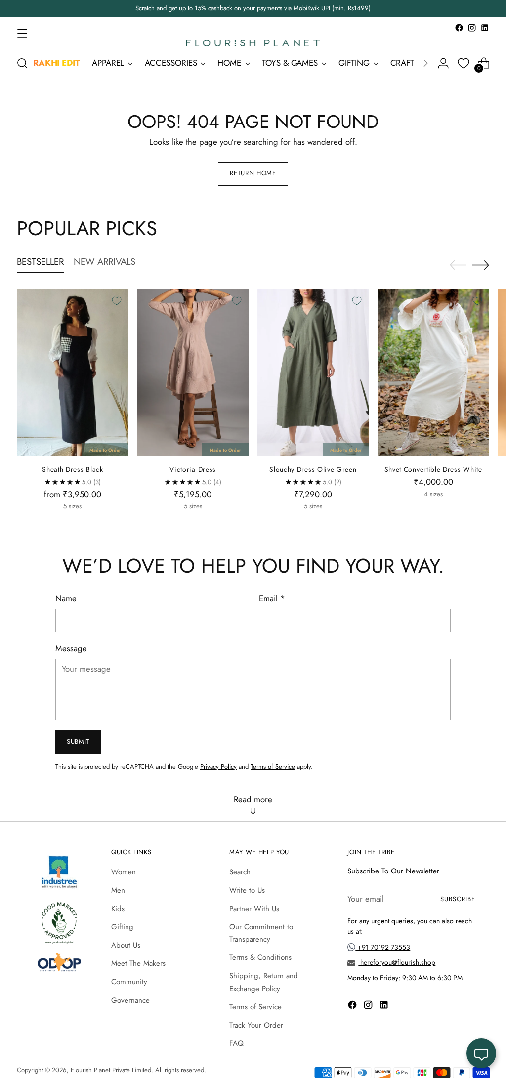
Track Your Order (256, 1025)
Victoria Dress (192, 469)
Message (71, 648)
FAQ (236, 1043)
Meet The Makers (138, 963)
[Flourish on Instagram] (471, 27)
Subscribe (457, 899)
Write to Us (247, 890)
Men (118, 890)
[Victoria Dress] (193, 372)
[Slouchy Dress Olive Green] (313, 372)
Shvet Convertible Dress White (433, 469)
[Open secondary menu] (22, 33)
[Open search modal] (22, 63)
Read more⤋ (253, 805)
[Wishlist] (463, 63)
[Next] (425, 63)
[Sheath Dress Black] (72, 372)
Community (129, 981)
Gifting (122, 926)
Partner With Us (254, 908)
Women (123, 872)
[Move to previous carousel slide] (458, 265)
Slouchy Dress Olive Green (312, 469)
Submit (78, 741)
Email (272, 598)
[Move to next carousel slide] (480, 264)
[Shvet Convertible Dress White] (433, 372)
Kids (118, 908)
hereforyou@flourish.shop (396, 962)
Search (240, 872)
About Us (125, 945)
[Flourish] (253, 43)
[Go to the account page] (443, 63)
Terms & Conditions (260, 957)
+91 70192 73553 (382, 947)
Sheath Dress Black (72, 469)
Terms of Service (273, 766)
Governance (130, 1000)
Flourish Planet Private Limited (111, 1070)
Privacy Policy (218, 766)
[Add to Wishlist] (116, 301)
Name (66, 598)
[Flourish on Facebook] (459, 27)
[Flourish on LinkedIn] (484, 27)
